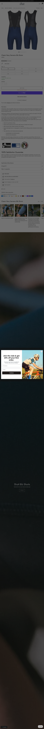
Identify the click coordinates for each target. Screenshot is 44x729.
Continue (11, 372)
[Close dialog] (42, 351)
